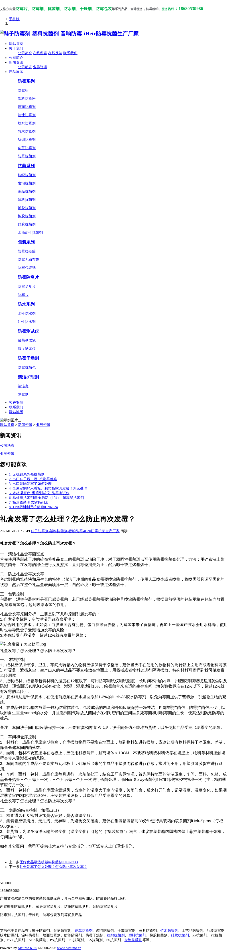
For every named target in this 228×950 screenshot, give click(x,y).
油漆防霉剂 (27, 115)
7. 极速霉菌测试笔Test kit (28, 502)
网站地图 (16, 412)
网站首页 (16, 44)
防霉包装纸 (27, 268)
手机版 (14, 19)
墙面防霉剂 (27, 107)
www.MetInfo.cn (69, 948)
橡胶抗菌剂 (27, 216)
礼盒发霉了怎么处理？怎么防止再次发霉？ (53, 867)
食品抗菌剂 (27, 191)
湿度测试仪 (27, 348)
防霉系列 (26, 81)
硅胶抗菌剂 (27, 224)
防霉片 (23, 295)
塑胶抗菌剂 (27, 208)
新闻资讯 (16, 62)
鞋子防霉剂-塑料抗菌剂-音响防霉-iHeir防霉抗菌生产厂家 (75, 531)
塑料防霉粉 (27, 98)
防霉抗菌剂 (27, 156)
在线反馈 (55, 53)
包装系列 (26, 242)
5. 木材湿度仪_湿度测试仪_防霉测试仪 (39, 493)
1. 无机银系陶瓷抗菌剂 (27, 474)
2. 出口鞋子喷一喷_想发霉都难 (33, 479)
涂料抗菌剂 (27, 200)
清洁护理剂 (28, 377)
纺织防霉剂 (27, 140)
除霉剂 (23, 394)
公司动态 (25, 67)
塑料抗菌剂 (137, 935)
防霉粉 (23, 90)
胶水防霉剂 (27, 123)
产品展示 (16, 72)
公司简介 (25, 53)
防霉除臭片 (28, 277)
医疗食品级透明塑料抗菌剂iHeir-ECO (49, 862)
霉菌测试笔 (27, 340)
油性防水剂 (27, 322)
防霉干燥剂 (28, 358)
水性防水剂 (27, 313)
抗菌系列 (26, 165)
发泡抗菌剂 (27, 183)
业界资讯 (40, 67)
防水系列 (26, 304)
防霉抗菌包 (27, 367)
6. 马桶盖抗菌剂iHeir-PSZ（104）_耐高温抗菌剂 (46, 498)
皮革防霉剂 (27, 148)
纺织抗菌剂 (27, 175)
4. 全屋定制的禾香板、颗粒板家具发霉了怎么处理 (48, 488)
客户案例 (16, 402)
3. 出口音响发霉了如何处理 (30, 484)
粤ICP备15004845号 (156, 875)
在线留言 (40, 53)
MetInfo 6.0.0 (27, 948)
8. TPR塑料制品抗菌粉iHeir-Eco (33, 507)
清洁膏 (23, 386)
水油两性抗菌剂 (30, 232)
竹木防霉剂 (27, 131)
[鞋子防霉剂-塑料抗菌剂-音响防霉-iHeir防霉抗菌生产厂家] (69, 33)
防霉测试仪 (28, 331)
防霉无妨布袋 (28, 259)
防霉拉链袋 (27, 251)
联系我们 (70, 53)
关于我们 (16, 48)
